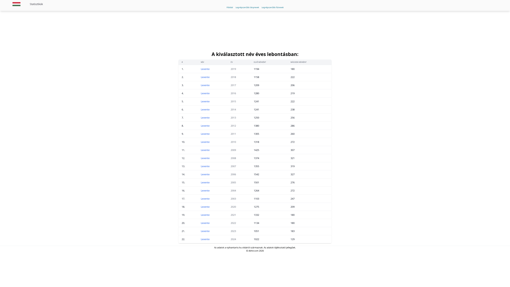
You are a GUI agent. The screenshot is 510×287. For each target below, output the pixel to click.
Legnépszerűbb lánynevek (247, 7)
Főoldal (230, 7)
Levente (205, 69)
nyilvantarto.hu (234, 247)
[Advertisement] (255, 30)
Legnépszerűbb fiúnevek (273, 7)
